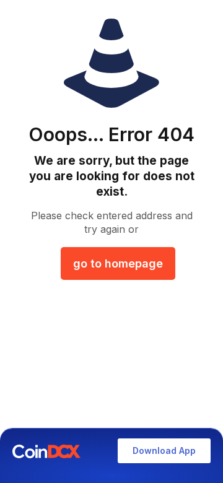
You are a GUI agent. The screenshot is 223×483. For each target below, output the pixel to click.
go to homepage (118, 263)
